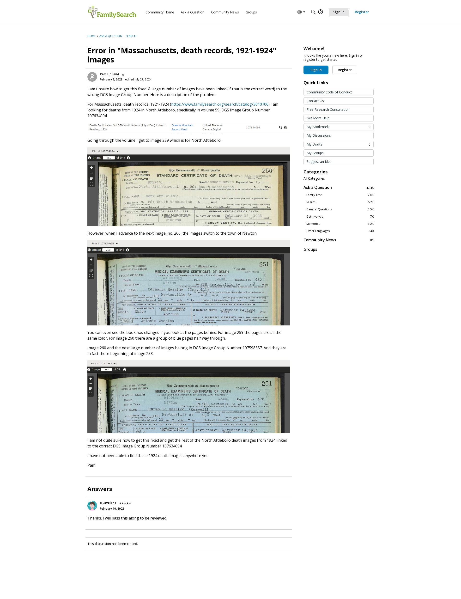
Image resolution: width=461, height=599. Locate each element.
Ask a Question (338, 187)
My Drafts (338, 144)
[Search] (313, 12)
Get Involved (340, 216)
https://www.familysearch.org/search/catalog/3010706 (219, 104)
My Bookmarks (338, 126)
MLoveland (108, 503)
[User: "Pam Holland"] (92, 77)
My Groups (315, 153)
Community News (338, 240)
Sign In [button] (316, 69)
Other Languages (340, 231)
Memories (340, 224)
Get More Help (318, 118)
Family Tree (340, 195)
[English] (112, 12)
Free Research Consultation (328, 109)
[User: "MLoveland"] (92, 505)
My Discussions (319, 135)
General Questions (340, 209)
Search (340, 202)
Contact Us (315, 100)
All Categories (314, 178)
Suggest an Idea (319, 161)
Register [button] (345, 69)
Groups (310, 249)
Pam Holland (109, 74)
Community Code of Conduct (329, 92)
